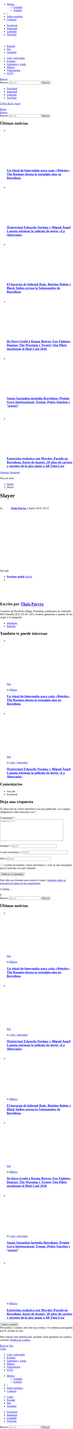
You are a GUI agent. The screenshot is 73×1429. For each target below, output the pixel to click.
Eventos (11, 61)
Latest (10, 1396)
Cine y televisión (16, 58)
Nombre (5, 845)
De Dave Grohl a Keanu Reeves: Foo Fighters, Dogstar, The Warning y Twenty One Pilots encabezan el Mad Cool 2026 (39, 345)
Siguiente (15, 472)
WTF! (10, 73)
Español (18, 7)
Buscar (45, 82)
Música (11, 67)
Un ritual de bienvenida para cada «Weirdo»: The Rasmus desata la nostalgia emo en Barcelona (38, 174)
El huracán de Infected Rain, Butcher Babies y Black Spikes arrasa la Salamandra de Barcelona (39, 288)
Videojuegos (13, 70)
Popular (11, 46)
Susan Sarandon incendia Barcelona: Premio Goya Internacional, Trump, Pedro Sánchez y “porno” (38, 402)
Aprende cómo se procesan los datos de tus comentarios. (33, 882)
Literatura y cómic (16, 64)
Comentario (7, 817)
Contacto (11, 19)
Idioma (10, 4)
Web (2, 858)
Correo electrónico (11, 852)
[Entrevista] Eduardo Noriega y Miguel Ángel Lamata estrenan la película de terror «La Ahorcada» (38, 231)
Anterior (4, 472)
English (18, 10)
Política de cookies (20, 1339)
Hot (9, 49)
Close (3, 1348)
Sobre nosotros (15, 16)
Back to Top (6, 1345)
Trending (11, 52)
